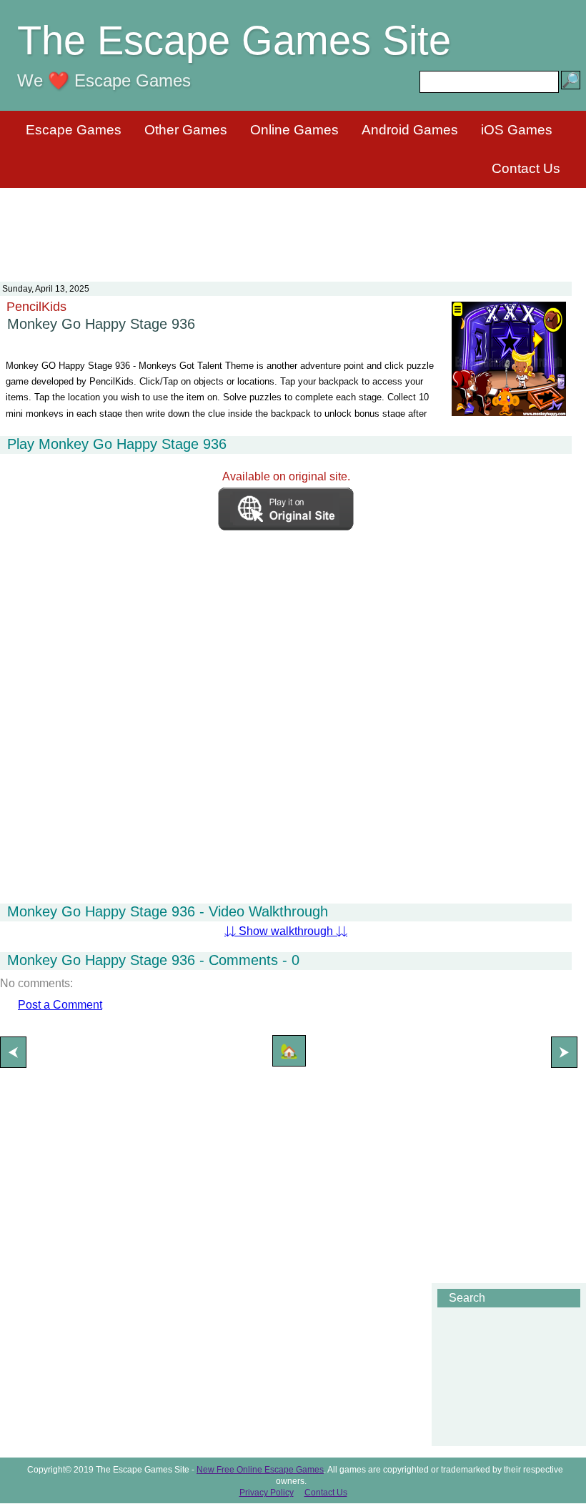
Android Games (410, 129)
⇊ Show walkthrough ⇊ (285, 931)
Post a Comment (60, 1005)
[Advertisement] (293, 226)
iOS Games (516, 129)
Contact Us (526, 168)
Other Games (185, 129)
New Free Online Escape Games (260, 1470)
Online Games (294, 129)
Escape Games (73, 129)
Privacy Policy (266, 1493)
